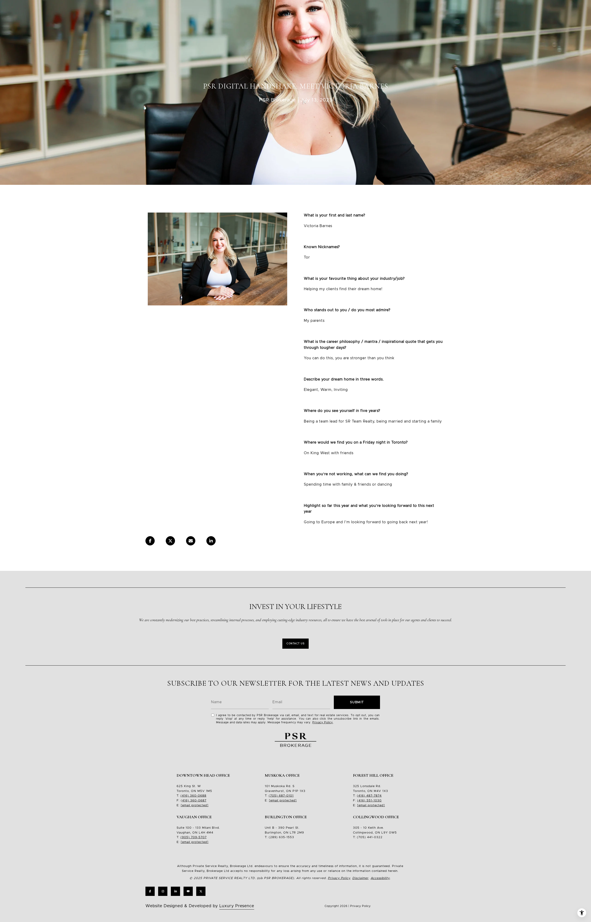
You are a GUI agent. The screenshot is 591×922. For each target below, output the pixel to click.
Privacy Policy (322, 722)
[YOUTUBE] (188, 891)
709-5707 (198, 837)
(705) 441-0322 (370, 837)
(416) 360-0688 (193, 795)
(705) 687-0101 (281, 795)
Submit (357, 702)
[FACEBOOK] (150, 891)
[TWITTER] (200, 891)
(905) (185, 837)
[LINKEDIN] (175, 891)
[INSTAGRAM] (162, 891)
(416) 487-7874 (369, 795)
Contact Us (295, 643)
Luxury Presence (236, 906)
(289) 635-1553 (281, 837)
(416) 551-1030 (369, 800)
